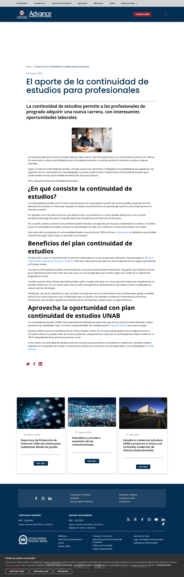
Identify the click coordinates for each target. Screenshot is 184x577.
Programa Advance (118, 325)
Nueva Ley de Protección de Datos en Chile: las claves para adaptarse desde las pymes (41, 444)
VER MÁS (40, 463)
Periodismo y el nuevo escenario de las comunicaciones (86, 441)
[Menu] (166, 14)
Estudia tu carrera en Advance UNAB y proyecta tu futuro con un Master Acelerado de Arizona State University (143, 445)
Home (28, 67)
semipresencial (123, 232)
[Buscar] (161, 14)
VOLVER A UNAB (142, 14)
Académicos (39, 3)
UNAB (112, 3)
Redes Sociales (128, 3)
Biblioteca (98, 3)
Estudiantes (22, 3)
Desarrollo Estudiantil (61, 3)
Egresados (82, 3)
